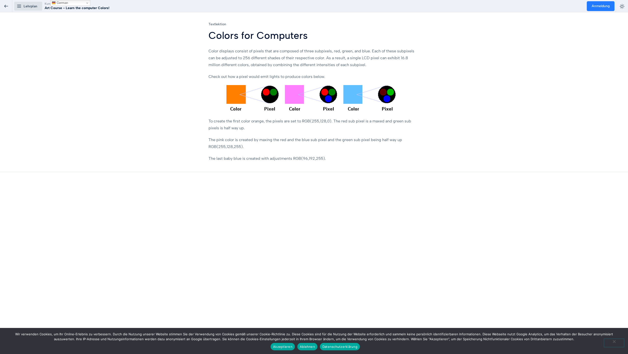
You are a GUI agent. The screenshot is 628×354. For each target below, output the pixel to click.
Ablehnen (307, 347)
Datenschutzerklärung (339, 347)
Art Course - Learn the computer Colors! (77, 8)
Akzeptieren (282, 347)
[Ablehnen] (614, 343)
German (62, 3)
